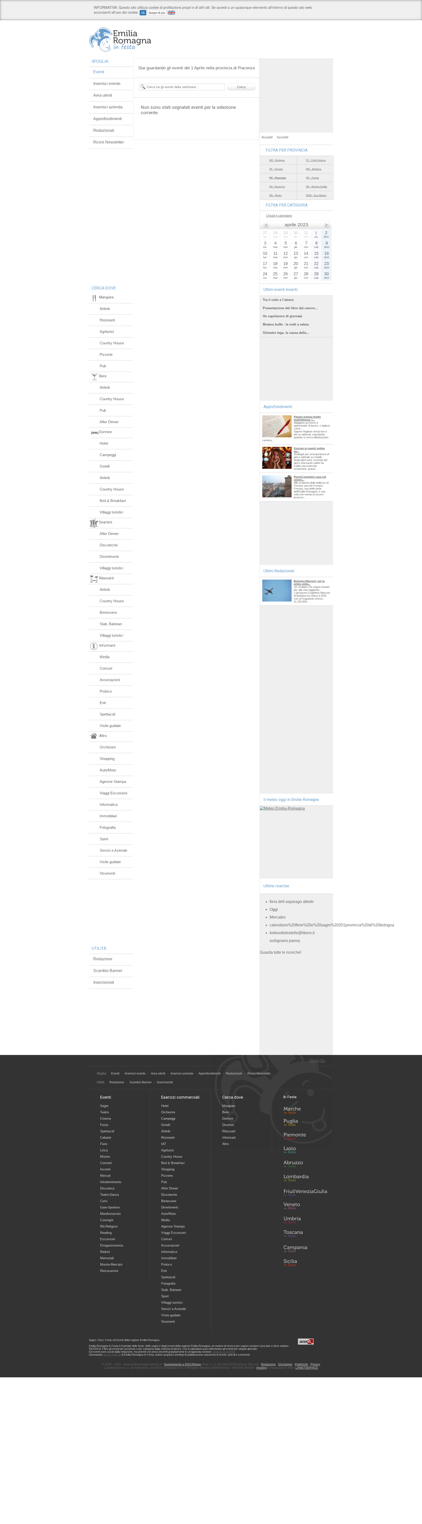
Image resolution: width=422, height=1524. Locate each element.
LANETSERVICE (306, 1368)
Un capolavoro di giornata (282, 316)
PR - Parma (312, 177)
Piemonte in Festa (305, 1137)
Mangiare (228, 1106)
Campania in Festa (305, 1249)
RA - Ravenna (277, 186)
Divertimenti (109, 556)
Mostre (105, 1156)
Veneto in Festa (305, 1207)
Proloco (106, 691)
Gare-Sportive (110, 1207)
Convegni (106, 1220)
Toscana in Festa (305, 1235)
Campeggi (108, 455)
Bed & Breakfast (113, 501)
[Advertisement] (296, 88)
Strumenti (107, 873)
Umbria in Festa (305, 1221)
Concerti (106, 1163)
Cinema (105, 1118)
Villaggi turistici (111, 512)
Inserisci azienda (108, 107)
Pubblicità (301, 1364)
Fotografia (108, 827)
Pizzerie (106, 354)
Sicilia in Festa (305, 1263)
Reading (106, 1233)
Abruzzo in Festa (305, 1165)
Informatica (108, 804)
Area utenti (102, 95)
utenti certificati (112, 1354)
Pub (103, 366)
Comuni (106, 668)
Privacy (315, 1364)
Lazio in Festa (305, 1151)
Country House (112, 343)
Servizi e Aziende (113, 850)
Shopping (107, 759)
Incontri (105, 1169)
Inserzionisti (103, 982)
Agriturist (107, 331)
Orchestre (108, 747)
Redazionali (103, 130)
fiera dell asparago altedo (292, 902)
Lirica (104, 1150)
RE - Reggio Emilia (316, 186)
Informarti (229, 1137)
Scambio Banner (107, 971)
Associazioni (110, 680)
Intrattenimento (110, 1182)
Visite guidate (110, 726)
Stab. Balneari (111, 624)
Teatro (104, 1112)
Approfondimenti (107, 119)
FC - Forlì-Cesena (316, 160)
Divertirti (228, 1125)
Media (104, 657)
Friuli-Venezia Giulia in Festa (305, 1193)
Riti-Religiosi (109, 1226)
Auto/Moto (108, 770)
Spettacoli (107, 714)
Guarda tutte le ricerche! (280, 952)
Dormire (227, 1118)
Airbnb (105, 309)
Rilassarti (228, 1131)
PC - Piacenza (277, 177)
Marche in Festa (305, 1110)
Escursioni (107, 1239)
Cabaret (105, 1137)
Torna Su (317, 1061)
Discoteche (109, 545)
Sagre (104, 1106)
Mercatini (277, 917)
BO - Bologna (277, 160)
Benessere (108, 612)
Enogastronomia (111, 1245)
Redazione (102, 959)
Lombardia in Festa (305, 1179)
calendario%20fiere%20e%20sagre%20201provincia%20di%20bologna (332, 925)
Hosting (261, 1368)
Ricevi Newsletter (108, 142)
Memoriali (107, 1258)
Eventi (98, 72)
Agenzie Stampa (113, 781)
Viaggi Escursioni (113, 793)
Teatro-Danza (109, 1195)
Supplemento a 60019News (182, 1364)
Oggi (274, 909)
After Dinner (109, 422)
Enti (103, 703)
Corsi (103, 1201)
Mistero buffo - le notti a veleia (286, 324)
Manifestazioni (110, 1214)
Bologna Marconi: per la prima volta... (309, 582)
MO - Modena (313, 169)
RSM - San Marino (316, 195)
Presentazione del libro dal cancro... (290, 308)
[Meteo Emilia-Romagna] (282, 808)
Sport (104, 839)
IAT (163, 1144)
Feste (104, 1125)
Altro (225, 1144)
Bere (225, 1112)
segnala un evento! (224, 1351)
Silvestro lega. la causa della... (286, 333)
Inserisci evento (106, 84)
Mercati (105, 1175)
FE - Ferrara (276, 169)
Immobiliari (108, 816)
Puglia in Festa (305, 1123)
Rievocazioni (109, 1271)
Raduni (105, 1252)
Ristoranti (107, 320)
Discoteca (107, 1188)
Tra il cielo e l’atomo (278, 300)
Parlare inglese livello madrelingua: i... (307, 418)
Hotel (104, 443)
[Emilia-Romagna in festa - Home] (121, 39)
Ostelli (105, 466)
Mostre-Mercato (111, 1264)
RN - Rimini (275, 195)
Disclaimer (285, 1364)
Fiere (103, 1144)
